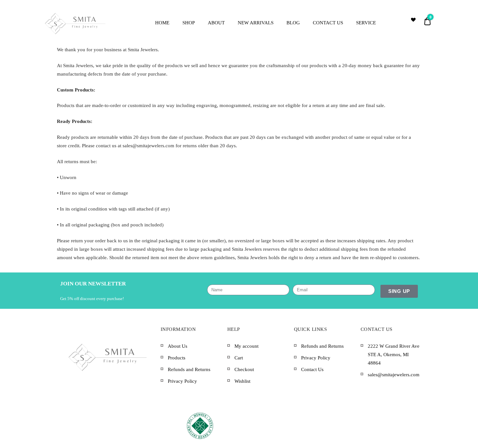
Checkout (244, 369)
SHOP (188, 22)
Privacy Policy (182, 381)
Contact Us (312, 369)
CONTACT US (328, 22)
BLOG (293, 22)
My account (246, 346)
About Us (177, 346)
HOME (162, 22)
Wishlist (242, 381)
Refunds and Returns (189, 369)
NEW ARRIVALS (255, 22)
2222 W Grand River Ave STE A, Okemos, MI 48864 (393, 355)
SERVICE (366, 22)
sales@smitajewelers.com (393, 374)
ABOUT (216, 22)
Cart (238, 357)
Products (176, 357)
